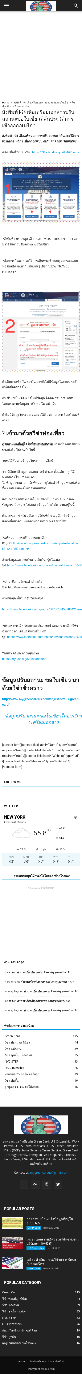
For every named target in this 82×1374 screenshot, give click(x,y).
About (22, 1361)
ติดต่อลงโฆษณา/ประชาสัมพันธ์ (47, 1361)
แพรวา (9, 972)
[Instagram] (46, 1184)
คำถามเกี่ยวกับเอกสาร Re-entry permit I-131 (43, 972)
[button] (76, 5)
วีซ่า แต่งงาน (13, 1049)
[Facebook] (24, 1184)
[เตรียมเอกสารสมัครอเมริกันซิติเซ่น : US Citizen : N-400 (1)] (12, 1243)
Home (5, 102)
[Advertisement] (41, 55)
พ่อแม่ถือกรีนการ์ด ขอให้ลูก (22, 1074)
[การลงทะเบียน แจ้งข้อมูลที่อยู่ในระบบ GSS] (12, 1223)
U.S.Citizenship (14, 1068)
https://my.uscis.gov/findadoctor (24, 659)
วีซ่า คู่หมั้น (12, 1080)
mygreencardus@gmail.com (49, 1172)
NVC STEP (12, 1061)
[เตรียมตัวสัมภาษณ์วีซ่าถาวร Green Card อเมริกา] (12, 1263)
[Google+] (35, 1184)
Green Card (12, 1036)
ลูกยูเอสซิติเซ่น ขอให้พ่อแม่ (22, 1087)
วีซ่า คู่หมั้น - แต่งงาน (18, 1055)
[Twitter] (58, 1184)
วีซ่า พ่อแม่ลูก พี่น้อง (17, 1042)
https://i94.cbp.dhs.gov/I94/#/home (55, 152)
